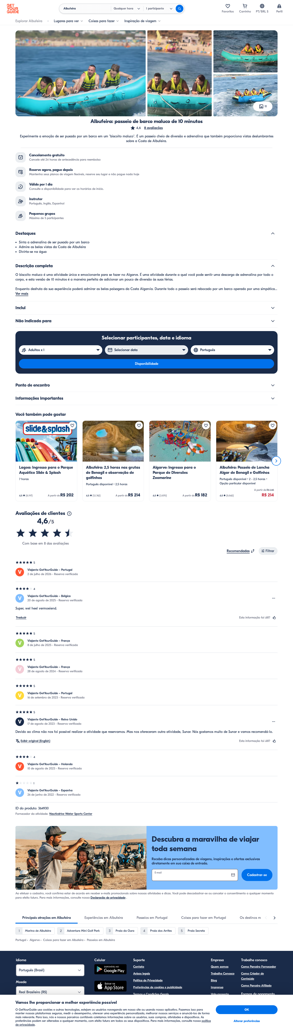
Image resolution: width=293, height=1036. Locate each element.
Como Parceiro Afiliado (256, 985)
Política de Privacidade (148, 980)
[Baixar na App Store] (110, 987)
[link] (46, 461)
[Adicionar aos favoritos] (72, 425)
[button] (146, 127)
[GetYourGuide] (13, 8)
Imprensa (217, 987)
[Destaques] (273, 233)
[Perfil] (279, 6)
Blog (214, 980)
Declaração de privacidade (108, 897)
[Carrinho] (245, 6)
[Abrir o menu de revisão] (274, 598)
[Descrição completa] (273, 266)
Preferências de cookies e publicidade (157, 987)
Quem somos (219, 966)
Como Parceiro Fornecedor (258, 966)
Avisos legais (141, 973)
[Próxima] (276, 461)
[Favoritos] (227, 6)
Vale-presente (220, 994)
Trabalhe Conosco (222, 973)
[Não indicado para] (273, 321)
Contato (138, 966)
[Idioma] (262, 6)
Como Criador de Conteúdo (252, 976)
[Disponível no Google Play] (110, 970)
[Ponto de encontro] (273, 385)
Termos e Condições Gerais (151, 994)
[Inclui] (273, 308)
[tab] (46, 918)
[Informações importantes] (273, 398)
